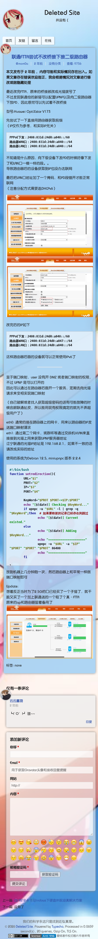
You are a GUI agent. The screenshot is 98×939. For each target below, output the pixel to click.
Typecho (57, 926)
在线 (48, 40)
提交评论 (18, 883)
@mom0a (22, 63)
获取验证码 (50, 874)
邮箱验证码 (18, 867)
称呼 (13, 747)
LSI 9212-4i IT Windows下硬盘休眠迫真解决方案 (48, 900)
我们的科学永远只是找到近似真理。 (49, 921)
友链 (22, 40)
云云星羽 (16, 700)
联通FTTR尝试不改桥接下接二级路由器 (50, 56)
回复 (89, 721)
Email (14, 762)
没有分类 (55, 63)
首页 (9, 40)
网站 (13, 778)
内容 (13, 794)
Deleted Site (62, 12)
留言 (35, 40)
